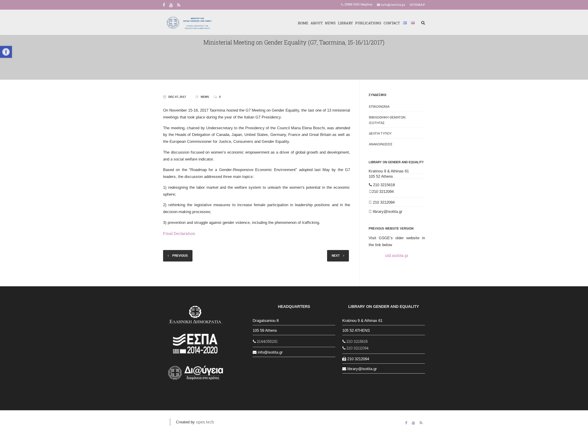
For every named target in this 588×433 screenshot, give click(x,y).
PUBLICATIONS (368, 23)
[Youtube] (171, 5)
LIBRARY (345, 23)
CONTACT (392, 23)
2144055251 (267, 341)
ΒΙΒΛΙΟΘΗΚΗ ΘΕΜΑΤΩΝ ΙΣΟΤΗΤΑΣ (387, 120)
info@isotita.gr (392, 5)
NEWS (330, 23)
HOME (303, 23)
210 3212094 (383, 191)
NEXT (336, 255)
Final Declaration (179, 233)
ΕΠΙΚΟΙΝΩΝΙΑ (379, 106)
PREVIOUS (180, 255)
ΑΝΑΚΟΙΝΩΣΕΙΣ (381, 144)
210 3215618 (383, 185)
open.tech (205, 422)
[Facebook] (164, 5)
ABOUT (317, 23)
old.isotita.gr (396, 255)
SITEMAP (417, 5)
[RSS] (178, 5)
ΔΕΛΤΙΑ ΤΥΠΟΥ (380, 133)
